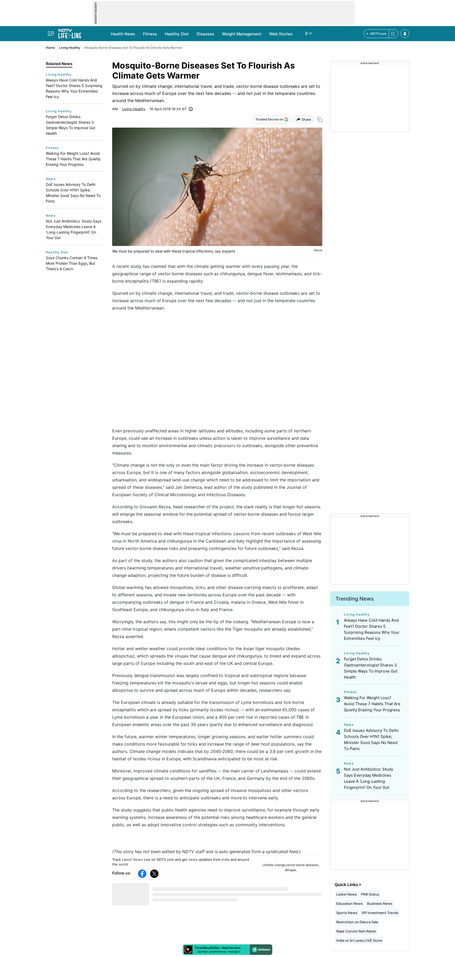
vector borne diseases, (302, 865)
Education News (349, 903)
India (225, 859)
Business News (379, 903)
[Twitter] (154, 873)
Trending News (354, 599)
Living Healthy (69, 48)
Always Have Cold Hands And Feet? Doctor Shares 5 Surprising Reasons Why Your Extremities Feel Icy (74, 88)
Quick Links (346, 884)
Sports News (346, 913)
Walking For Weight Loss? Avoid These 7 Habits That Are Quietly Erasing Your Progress (73, 159)
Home (50, 48)
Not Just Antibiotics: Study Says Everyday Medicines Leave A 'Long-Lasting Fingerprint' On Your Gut (73, 229)
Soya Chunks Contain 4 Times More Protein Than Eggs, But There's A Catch (71, 263)
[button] (404, 33)
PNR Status (370, 894)
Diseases (205, 33)
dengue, (291, 870)
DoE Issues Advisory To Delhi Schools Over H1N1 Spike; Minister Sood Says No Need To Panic (73, 192)
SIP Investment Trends (380, 913)
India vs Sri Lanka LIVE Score (359, 940)
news (193, 859)
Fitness (150, 33)
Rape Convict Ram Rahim (356, 931)
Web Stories (281, 33)
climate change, (274, 865)
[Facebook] (142, 873)
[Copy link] (319, 119)
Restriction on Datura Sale (357, 922)
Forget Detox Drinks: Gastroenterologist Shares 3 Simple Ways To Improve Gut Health (70, 125)
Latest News (132, 859)
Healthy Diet (177, 33)
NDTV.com (378, 34)
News (51, 179)
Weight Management (241, 33)
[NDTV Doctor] (69, 32)
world (123, 864)
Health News (123, 33)
